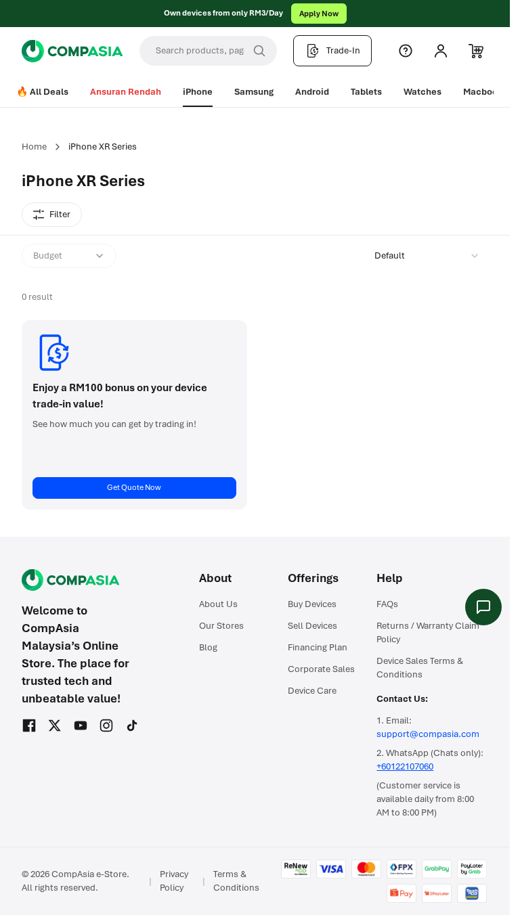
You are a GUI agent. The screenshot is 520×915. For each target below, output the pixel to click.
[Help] (405, 51)
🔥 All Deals (42, 91)
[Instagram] (106, 725)
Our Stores (221, 625)
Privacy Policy (174, 880)
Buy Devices (312, 604)
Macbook (482, 91)
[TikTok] (132, 725)
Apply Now (319, 13)
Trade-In (343, 50)
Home (34, 146)
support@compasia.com (427, 734)
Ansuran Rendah (125, 91)
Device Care (312, 690)
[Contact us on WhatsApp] (483, 607)
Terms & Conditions (236, 880)
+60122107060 (404, 766)
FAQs (387, 604)
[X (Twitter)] (54, 725)
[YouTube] (80, 725)
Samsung (254, 91)
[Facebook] (29, 725)
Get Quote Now (134, 487)
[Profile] (441, 51)
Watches (422, 91)
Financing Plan (317, 647)
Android (312, 91)
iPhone (198, 91)
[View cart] (476, 51)
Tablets (366, 91)
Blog (208, 647)
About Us (218, 604)
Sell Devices (312, 625)
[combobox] (427, 256)
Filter (59, 214)
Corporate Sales (321, 669)
